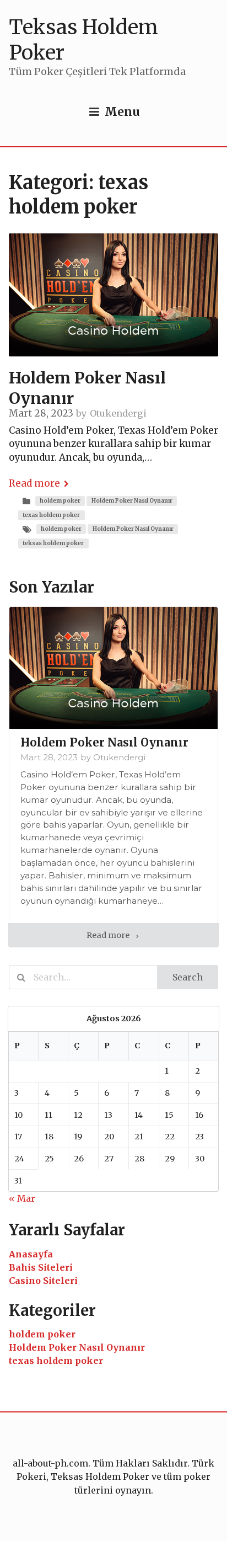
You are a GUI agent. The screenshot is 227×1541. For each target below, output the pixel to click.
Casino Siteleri (43, 1281)
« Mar (22, 1198)
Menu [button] (122, 112)
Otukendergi (118, 413)
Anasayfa (31, 1254)
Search (187, 977)
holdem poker (60, 500)
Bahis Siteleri (41, 1267)
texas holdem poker (51, 515)
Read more (34, 483)
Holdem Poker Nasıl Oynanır (131, 500)
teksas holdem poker (53, 543)
